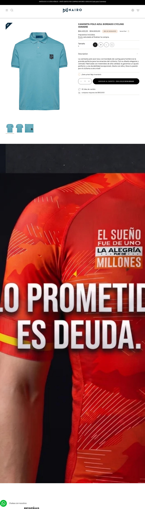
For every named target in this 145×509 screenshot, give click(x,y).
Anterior (5, 73)
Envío (80, 37)
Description (83, 54)
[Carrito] (138, 10)
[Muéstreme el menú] (7, 10)
